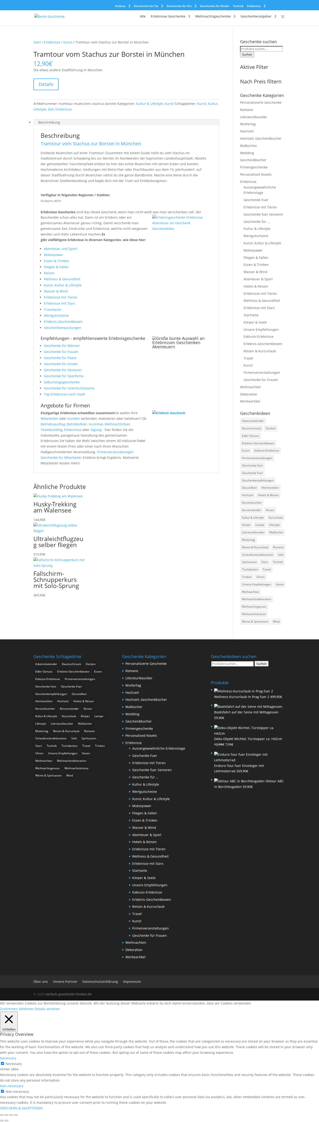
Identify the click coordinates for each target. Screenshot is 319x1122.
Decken (271, 428)
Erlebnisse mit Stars (59, 303)
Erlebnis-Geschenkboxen (63, 321)
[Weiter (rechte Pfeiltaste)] (6, 1120)
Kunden (73, 418)
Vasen (280, 584)
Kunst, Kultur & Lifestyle (63, 285)
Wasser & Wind (56, 291)
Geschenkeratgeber (256, 16)
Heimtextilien (270, 488)
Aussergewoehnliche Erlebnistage (158, 748)
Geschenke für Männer (62, 345)
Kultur (213, 103)
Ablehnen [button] (26, 1009)
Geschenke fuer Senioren (263, 214)
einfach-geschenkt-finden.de (69, 994)
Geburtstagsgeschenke (62, 382)
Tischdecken (250, 569)
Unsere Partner (65, 981)
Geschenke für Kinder (214, 6)
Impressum (132, 981)
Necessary (14, 1063)
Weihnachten (250, 387)
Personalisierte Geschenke (260, 102)
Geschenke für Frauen (61, 351)
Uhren (260, 577)
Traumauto (52, 309)
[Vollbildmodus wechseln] (6, 1115)
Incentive (96, 424)
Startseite (251, 315)
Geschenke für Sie (146, 6)
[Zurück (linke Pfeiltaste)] (2, 1120)
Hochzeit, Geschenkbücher (261, 138)
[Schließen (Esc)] (16, 1115)
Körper (246, 525)
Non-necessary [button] (11, 1086)
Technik (238, 6)
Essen (246, 450)
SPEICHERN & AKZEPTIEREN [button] (21, 1108)
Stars (264, 562)
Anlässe (120, 6)
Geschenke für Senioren (63, 370)
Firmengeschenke (254, 167)
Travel (248, 358)
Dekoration (248, 394)
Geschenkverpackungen (62, 327)
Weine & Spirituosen (255, 621)
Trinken (247, 577)
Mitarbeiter (49, 418)
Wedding (247, 153)
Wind (276, 621)
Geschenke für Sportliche (63, 376)
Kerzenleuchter (252, 503)
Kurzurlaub (276, 518)
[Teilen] (11, 1115)
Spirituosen (249, 562)
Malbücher (248, 145)
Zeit (51, 109)
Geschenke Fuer (256, 200)
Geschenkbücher (253, 160)
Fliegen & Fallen (56, 267)
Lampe (259, 525)
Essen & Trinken (56, 261)
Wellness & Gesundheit (62, 279)
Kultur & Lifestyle (149, 103)
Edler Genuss (250, 436)
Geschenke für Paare (60, 358)
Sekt (281, 555)
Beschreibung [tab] (49, 122)
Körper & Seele (255, 322)
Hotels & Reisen (256, 286)
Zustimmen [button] (9, 1009)
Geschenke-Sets (252, 465)
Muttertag (248, 124)
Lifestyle (39, 109)
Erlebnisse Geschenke (168, 16)
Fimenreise (72, 429)
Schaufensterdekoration (257, 555)
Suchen (247, 54)
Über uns (40, 981)
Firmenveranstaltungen (115, 452)
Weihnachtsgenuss (254, 607)
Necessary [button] (8, 1058)
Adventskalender (253, 421)
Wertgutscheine (56, 315)
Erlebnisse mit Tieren (60, 297)
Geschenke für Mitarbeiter (61, 457)
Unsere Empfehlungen (261, 329)
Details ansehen (47, 1009)
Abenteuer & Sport (258, 279)
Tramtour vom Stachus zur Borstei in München (91, 143)
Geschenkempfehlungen (258, 480)
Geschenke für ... (257, 221)
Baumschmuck (251, 428)
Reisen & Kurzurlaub (260, 351)
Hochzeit (247, 131)
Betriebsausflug (53, 424)
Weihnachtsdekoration (256, 599)
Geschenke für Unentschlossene (69, 388)
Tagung (96, 429)
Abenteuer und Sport (60, 248)
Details (46, 84)
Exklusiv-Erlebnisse (258, 336)
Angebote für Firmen (65, 405)
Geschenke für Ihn (179, 6)
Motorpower (53, 255)
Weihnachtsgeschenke (213, 16)
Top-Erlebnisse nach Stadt (64, 394)
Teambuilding (51, 429)
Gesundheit (249, 488)
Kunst (67, 42)
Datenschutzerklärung (100, 981)
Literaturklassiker (253, 117)
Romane (246, 109)
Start (37, 42)
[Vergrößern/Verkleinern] (2, 1115)
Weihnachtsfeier (117, 424)
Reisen (49, 273)
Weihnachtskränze (254, 614)
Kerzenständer (251, 510)
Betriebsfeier (77, 424)
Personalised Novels (256, 174)
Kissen (270, 510)
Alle (143, 16)
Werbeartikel (250, 401)
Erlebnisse (254, 6)
